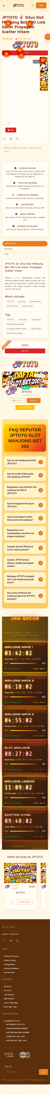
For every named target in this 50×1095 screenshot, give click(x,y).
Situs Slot (22, 301)
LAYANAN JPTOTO (12, 1021)
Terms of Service (11, 956)
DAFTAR (25, 53)
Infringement (9, 964)
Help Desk (14, 934)
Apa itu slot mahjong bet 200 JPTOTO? (24, 462)
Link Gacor (23, 319)
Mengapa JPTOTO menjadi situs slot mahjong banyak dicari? (24, 579)
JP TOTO (8, 990)
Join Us (7, 1066)
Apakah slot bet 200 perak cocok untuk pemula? (24, 548)
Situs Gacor (36, 319)
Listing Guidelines (11, 968)
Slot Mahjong (35, 301)
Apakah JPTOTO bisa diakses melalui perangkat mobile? (24, 563)
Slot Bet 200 (12, 306)
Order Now (24, 902)
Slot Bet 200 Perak (15, 333)
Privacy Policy (10, 960)
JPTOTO (16, 278)
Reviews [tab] (9, 249)
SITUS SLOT (9, 994)
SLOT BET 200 (10, 1007)
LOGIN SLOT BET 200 (15, 1036)
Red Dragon (36, 329)
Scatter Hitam (27, 306)
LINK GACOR (9, 998)
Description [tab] (11, 243)
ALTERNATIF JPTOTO (15, 1024)
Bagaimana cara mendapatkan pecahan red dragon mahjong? (24, 533)
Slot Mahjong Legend (15, 324)
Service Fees (9, 972)
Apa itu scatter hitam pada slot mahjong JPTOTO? (24, 475)
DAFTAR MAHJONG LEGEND (17, 1032)
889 (12, 130)
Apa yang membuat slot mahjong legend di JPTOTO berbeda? (24, 596)
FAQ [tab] (6, 254)
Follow (18, 400)
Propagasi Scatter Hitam (17, 329)
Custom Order (25, 407)
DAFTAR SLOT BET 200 (16, 1040)
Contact (33, 400)
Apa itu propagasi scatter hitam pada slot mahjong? (24, 518)
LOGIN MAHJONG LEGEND (16, 1028)
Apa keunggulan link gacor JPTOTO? (24, 505)
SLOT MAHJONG (11, 1003)
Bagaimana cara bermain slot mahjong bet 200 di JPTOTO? (24, 490)
